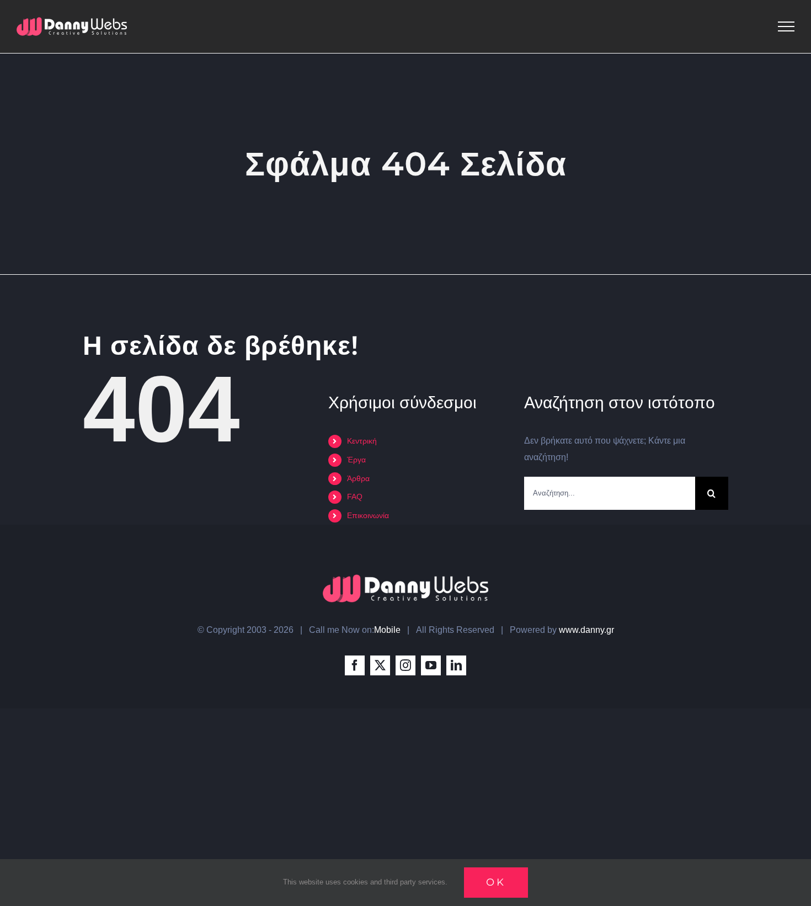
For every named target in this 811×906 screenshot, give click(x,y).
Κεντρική (362, 440)
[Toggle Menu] (786, 26)
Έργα (356, 459)
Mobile (387, 630)
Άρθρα (358, 478)
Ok (496, 882)
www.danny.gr (586, 630)
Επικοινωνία (368, 515)
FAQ (354, 496)
